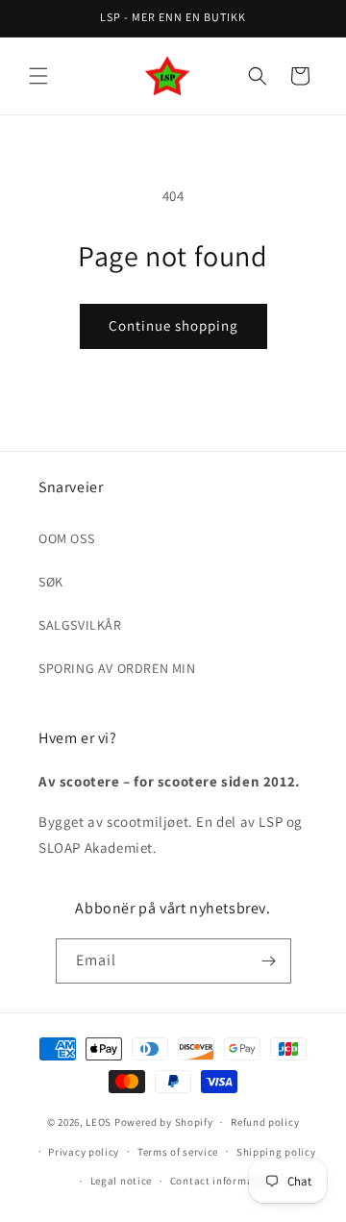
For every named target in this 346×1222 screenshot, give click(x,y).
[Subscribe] (269, 961)
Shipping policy (276, 1152)
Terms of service (177, 1152)
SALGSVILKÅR (80, 625)
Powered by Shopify (163, 1122)
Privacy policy (83, 1152)
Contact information (222, 1180)
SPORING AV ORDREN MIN (117, 668)
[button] (38, 76)
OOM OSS (66, 538)
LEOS (98, 1122)
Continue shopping (173, 325)
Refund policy (265, 1122)
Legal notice (121, 1180)
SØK (50, 581)
